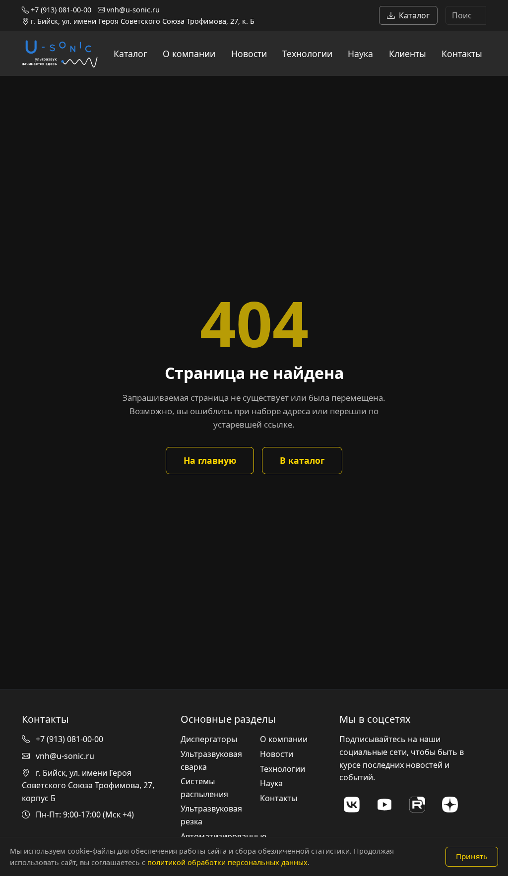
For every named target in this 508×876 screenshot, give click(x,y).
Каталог (414, 15)
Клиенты (407, 54)
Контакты (462, 54)
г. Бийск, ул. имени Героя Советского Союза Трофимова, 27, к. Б (141, 21)
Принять (472, 856)
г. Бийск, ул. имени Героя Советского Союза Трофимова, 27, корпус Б (88, 785)
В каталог (302, 460)
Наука (360, 54)
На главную (210, 460)
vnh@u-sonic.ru (132, 9)
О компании (189, 54)
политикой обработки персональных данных (227, 862)
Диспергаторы (209, 739)
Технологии (307, 54)
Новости (249, 54)
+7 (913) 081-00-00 (60, 9)
